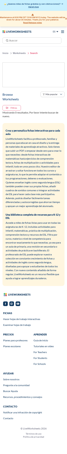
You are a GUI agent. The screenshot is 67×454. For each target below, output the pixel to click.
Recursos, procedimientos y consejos (22, 396)
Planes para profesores (15, 340)
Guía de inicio (41, 340)
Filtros (14, 108)
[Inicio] (16, 31)
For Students (40, 357)
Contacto (8, 418)
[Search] (6, 40)
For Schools (40, 363)
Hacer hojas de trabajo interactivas (21, 319)
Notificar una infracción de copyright (22, 412)
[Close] (66, 19)
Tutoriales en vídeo (44, 346)
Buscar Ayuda (10, 391)
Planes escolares (12, 346)
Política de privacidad (33, 436)
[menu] (63, 32)
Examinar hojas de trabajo (17, 324)
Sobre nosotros (11, 379)
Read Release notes (32, 22)
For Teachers (40, 352)
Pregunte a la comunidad (16, 385)
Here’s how (33, 7)
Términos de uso (33, 433)
